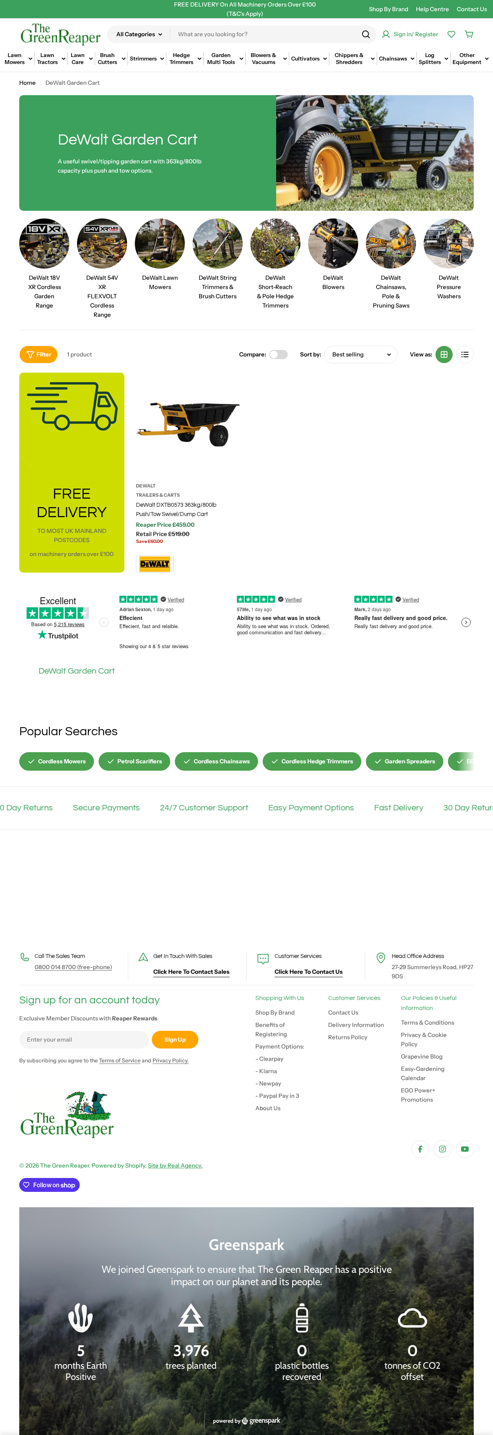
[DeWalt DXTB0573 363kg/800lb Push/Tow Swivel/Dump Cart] (188, 425)
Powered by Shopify (118, 1165)
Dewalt (146, 486)
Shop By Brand (388, 9)
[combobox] (242, 34)
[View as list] (465, 354)
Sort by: (310, 354)
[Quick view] (230, 389)
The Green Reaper (64, 1165)
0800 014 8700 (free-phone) (73, 967)
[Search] (366, 34)
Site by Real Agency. (175, 1165)
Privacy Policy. (171, 1060)
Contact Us (472, 9)
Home (27, 82)
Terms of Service (120, 1060)
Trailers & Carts (158, 495)
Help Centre (432, 9)
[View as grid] (444, 354)
